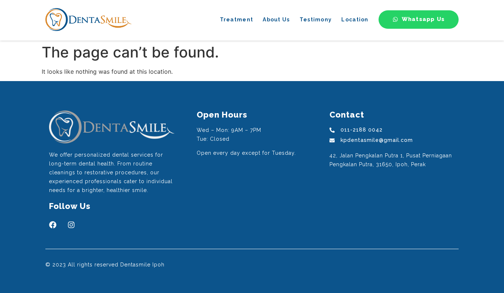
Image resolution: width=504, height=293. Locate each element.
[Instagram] (71, 224)
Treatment (236, 19)
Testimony (316, 19)
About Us (276, 19)
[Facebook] (52, 224)
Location (354, 19)
